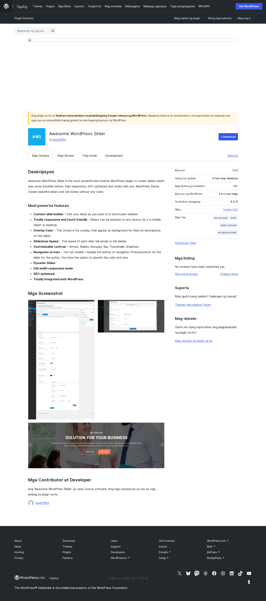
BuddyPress (216, 557)
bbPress (213, 552)
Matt (211, 546)
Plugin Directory (24, 18)
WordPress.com (218, 540)
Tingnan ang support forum (193, 304)
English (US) (230, 209)
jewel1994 (59, 139)
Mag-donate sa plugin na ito (194, 341)
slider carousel (228, 225)
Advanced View (185, 243)
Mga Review (66, 155)
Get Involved (166, 540)
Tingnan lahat (229, 274)
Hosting (19, 552)
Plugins (67, 552)
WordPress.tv (120, 557)
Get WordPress (249, 6)
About (18, 540)
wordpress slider (227, 232)
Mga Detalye (40, 155)
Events (163, 546)
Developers (118, 552)
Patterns (68, 557)
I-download (228, 136)
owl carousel (220, 217)
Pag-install (90, 155)
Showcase (69, 540)
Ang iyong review (186, 274)
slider (233, 217)
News (17, 546)
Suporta (232, 155)
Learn (114, 540)
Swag (164, 557)
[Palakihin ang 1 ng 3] (90, 304)
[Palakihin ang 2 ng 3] (159, 304)
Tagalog (53, 578)
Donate (165, 552)
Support (116, 546)
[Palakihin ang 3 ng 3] (159, 427)
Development (114, 155)
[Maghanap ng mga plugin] (52, 31)
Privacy (18, 557)
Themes (67, 546)
